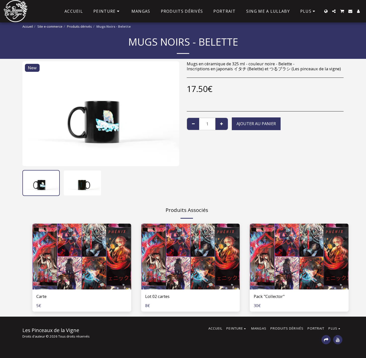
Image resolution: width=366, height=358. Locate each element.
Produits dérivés (79, 26)
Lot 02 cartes (157, 296)
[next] (171, 113)
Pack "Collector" (269, 296)
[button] (334, 11)
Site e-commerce (49, 26)
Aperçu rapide (81, 287)
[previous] (30, 113)
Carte (41, 296)
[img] (81, 256)
